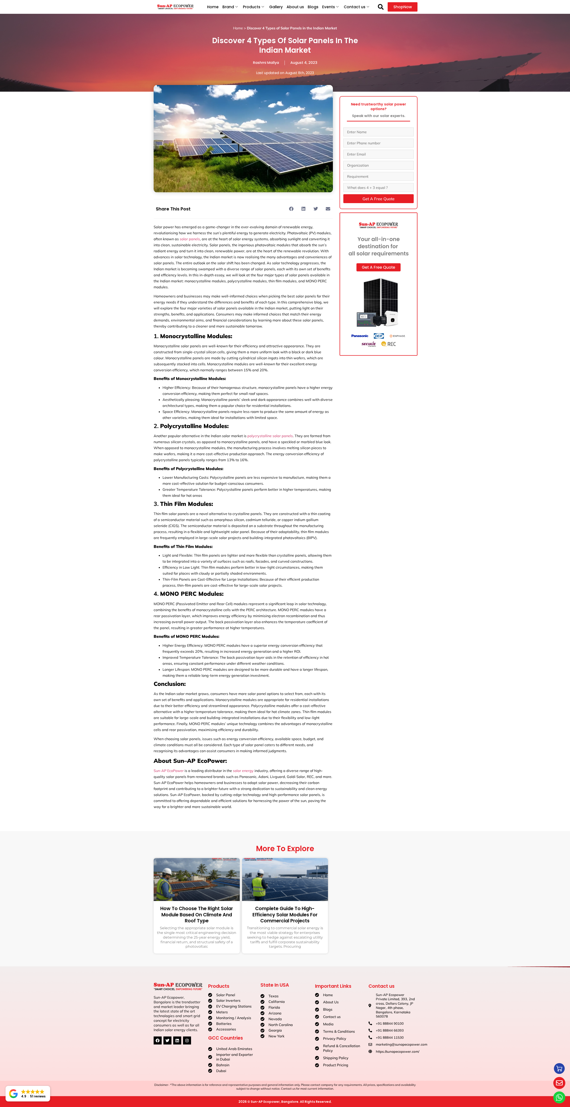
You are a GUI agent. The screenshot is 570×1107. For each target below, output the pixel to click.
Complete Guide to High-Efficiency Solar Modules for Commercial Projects (285, 914)
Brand (228, 7)
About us (295, 7)
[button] (380, 7)
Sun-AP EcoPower (169, 770)
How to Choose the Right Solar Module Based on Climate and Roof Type (196, 914)
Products (251, 7)
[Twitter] (167, 1040)
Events (328, 7)
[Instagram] (187, 1040)
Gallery (276, 7)
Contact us (354, 7)
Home (213, 7)
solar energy (243, 770)
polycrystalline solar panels (270, 436)
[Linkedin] (177, 1040)
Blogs (313, 7)
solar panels (190, 239)
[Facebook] (158, 1040)
